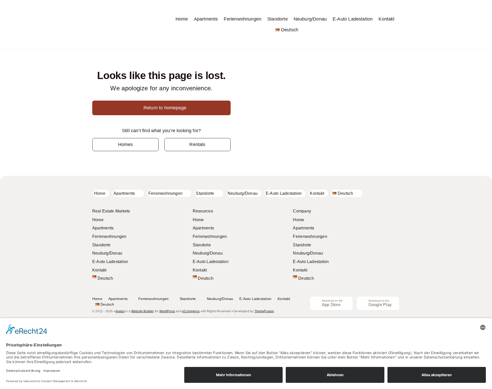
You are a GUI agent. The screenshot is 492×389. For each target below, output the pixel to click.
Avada (120, 311)
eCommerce (191, 311)
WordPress (167, 311)
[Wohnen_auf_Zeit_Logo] (112, 6)
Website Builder (142, 311)
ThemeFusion (264, 311)
